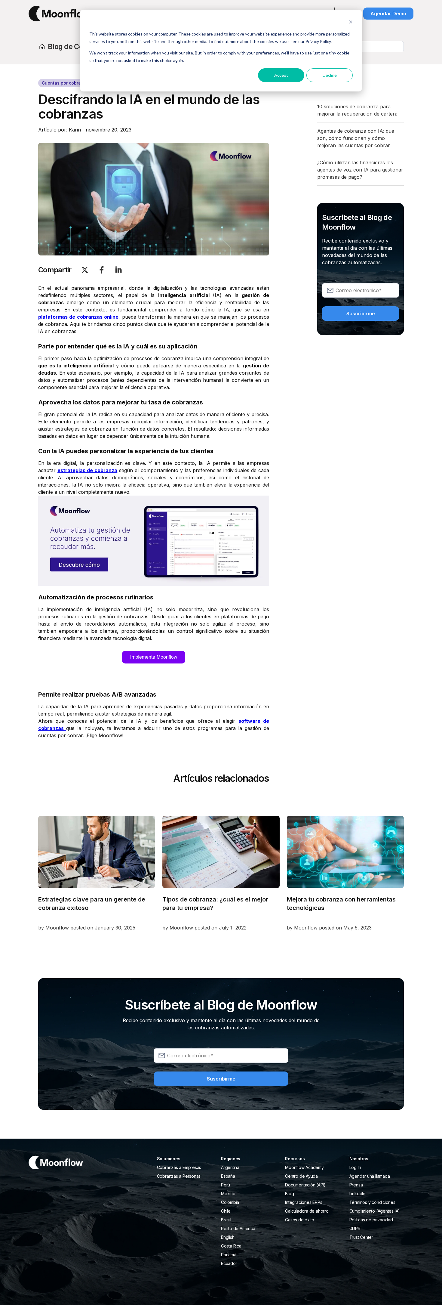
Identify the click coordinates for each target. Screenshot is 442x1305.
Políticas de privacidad (371, 1219)
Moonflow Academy (304, 1167)
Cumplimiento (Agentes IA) (374, 1211)
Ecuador (229, 1263)
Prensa (356, 1184)
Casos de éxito (299, 1219)
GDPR (355, 1228)
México (228, 1193)
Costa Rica (231, 1245)
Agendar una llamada (369, 1176)
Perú (225, 1184)
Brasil (226, 1219)
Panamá (228, 1254)
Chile (226, 1211)
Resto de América (238, 1228)
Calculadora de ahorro (306, 1211)
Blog (289, 1193)
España (228, 1176)
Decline (330, 75)
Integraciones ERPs (303, 1202)
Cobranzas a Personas (179, 1176)
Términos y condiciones (372, 1202)
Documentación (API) (305, 1184)
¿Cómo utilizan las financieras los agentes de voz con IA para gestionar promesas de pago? (360, 169)
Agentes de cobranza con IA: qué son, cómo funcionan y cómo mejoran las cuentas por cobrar (355, 138)
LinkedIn (357, 1193)
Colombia (230, 1202)
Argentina (230, 1167)
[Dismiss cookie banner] (350, 22)
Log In (355, 1167)
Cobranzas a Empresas (179, 1167)
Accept (281, 75)
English (227, 1237)
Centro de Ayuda (301, 1176)
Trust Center (361, 1237)
